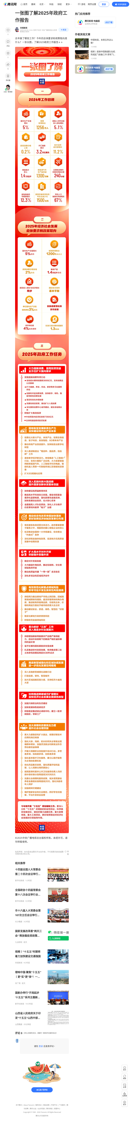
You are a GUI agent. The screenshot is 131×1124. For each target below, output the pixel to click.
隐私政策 (46, 1105)
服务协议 (38, 1105)
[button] (109, 22)
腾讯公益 (33, 1109)
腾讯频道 (49, 1109)
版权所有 (45, 1116)
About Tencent (29, 1105)
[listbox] (42, 943)
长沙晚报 (18, 921)
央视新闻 (18, 963)
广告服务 (62, 1105)
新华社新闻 (19, 880)
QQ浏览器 (41, 1109)
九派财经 (18, 942)
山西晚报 (18, 1024)
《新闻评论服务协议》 (49, 1033)
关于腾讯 (19, 1105)
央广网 (17, 983)
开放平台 (54, 1105)
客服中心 (57, 1109)
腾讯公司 (39, 1116)
